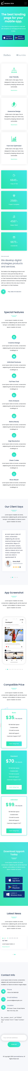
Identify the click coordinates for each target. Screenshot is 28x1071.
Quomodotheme (18, 1056)
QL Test (4, 940)
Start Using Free (14, 744)
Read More (14, 90)
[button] (20, 3)
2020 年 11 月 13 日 (13, 938)
